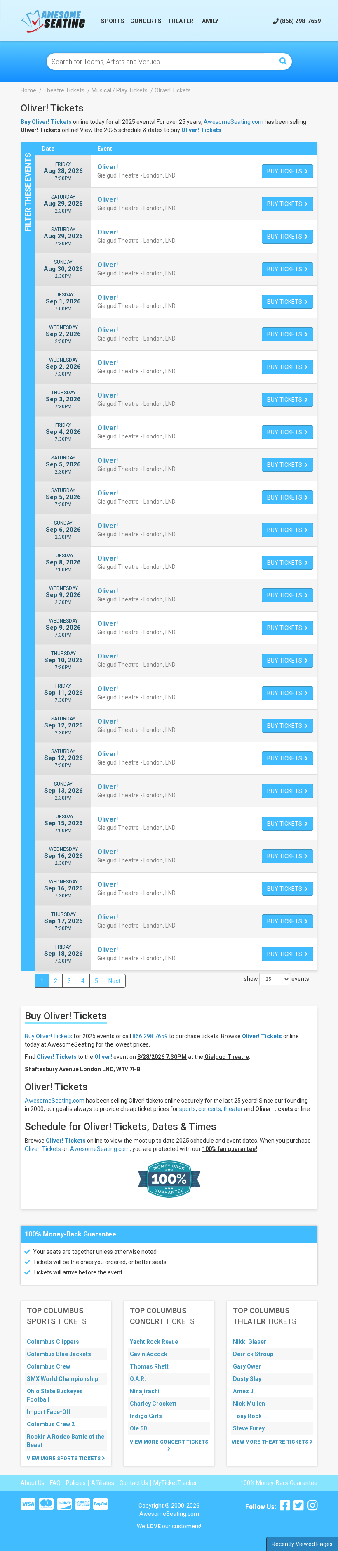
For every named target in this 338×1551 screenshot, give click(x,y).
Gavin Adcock (148, 1354)
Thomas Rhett (149, 1366)
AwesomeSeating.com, (100, 1149)
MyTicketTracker (175, 1483)
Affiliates (102, 1483)
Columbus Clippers (53, 1341)
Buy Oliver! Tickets (48, 1036)
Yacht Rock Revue (154, 1341)
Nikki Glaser (249, 1341)
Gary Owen (247, 1366)
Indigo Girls (146, 1416)
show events (276, 979)
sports (187, 1109)
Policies (76, 1483)
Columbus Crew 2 (51, 1424)
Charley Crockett (153, 1403)
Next (114, 981)
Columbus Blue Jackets (59, 1354)
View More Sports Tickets (64, 1458)
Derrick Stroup (253, 1354)
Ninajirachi (145, 1391)
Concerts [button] (146, 21)
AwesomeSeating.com (233, 121)
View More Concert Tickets (169, 1442)
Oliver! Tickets (201, 130)
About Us (33, 1483)
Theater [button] (180, 21)
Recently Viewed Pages (302, 1544)
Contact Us (134, 1483)
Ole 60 (138, 1428)
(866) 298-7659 (300, 21)
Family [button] (208, 21)
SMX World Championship (62, 1379)
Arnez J (243, 1391)
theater (233, 1109)
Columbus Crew (48, 1366)
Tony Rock (247, 1416)
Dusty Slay (247, 1379)
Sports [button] (112, 21)
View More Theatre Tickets (271, 1442)
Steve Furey (249, 1428)
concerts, (210, 1109)
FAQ (55, 1483)
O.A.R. (138, 1379)
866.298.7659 (150, 1036)
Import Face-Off (48, 1412)
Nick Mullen (249, 1403)
